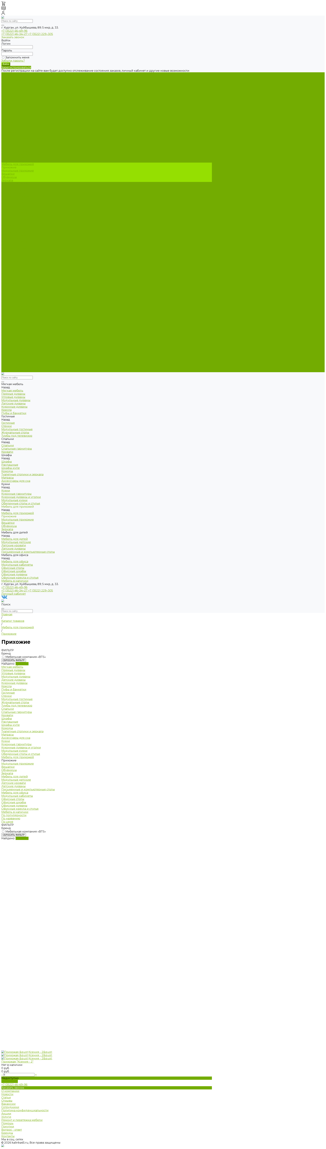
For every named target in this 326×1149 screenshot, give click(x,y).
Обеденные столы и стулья (20, 161)
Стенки (6, 103)
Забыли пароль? (13, 60)
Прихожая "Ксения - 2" (17, 1061)
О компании (10, 1091)
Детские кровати (13, 190)
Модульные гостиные (17, 106)
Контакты (8, 1136)
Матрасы (7, 141)
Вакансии (8, 1104)
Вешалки (8, 173)
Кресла (6, 93)
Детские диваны (13, 86)
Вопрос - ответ (11, 1129)
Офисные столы (12, 206)
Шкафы (6, 125)
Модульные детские (16, 186)
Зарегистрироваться (16, 67)
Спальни (7, 267)
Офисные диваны (14, 212)
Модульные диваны (15, 83)
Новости (7, 1094)
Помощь (7, 1123)
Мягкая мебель (12, 225)
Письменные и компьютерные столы (28, 196)
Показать (22, 663)
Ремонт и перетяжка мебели (22, 1120)
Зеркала (7, 180)
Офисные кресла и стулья (20, 215)
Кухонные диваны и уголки (21, 154)
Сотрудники (10, 1107)
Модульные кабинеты (17, 203)
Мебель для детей (14, 335)
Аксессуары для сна (15, 144)
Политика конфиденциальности (25, 1110)
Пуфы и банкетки (13, 96)
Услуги (6, 1116)
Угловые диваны (13, 80)
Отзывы (6, 1100)
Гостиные (8, 251)
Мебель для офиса (14, 351)
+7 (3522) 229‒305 (40, 34)
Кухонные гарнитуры (16, 151)
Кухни (5, 299)
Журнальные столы (15, 109)
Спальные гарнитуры (16, 119)
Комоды (7, 135)
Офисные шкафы (13, 209)
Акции (6, 1113)
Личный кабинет (13, 593)
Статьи (6, 1097)
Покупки (7, 1126)
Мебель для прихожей (17, 315)
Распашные (9, 128)
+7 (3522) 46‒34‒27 (14, 34)
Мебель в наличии (14, 370)
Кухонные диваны (14, 90)
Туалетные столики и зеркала (22, 138)
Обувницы (9, 177)
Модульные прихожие (17, 170)
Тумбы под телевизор (16, 112)
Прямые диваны (13, 77)
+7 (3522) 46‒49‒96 (14, 30)
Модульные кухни (14, 157)
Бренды (7, 1133)
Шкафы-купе (10, 132)
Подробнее (9, 1081)
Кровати (7, 122)
